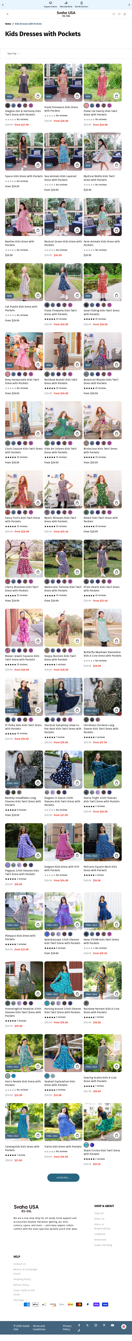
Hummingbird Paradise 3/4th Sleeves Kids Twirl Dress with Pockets (23, 1012)
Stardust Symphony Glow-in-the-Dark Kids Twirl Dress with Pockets (62, 729)
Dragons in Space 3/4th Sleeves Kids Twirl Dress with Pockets (62, 801)
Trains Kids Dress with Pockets (63, 1146)
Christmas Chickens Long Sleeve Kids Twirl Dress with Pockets (101, 729)
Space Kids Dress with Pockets (24, 176)
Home (8, 24)
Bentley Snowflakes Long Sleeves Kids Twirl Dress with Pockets (23, 801)
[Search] (114, 14)
